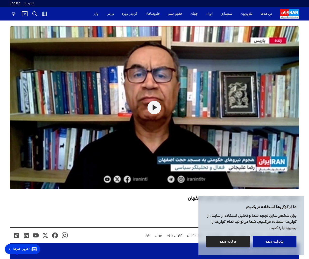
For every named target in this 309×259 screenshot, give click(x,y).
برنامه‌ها (266, 13)
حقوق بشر (175, 13)
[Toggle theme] (13, 14)
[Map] (44, 13)
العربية (29, 3)
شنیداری (226, 13)
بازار (96, 13)
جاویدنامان (152, 13)
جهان (194, 13)
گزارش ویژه (129, 13)
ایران (209, 13)
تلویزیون (246, 13)
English (15, 3)
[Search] (35, 13)
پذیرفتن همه (275, 241)
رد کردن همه (228, 241)
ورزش (110, 13)
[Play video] (25, 14)
